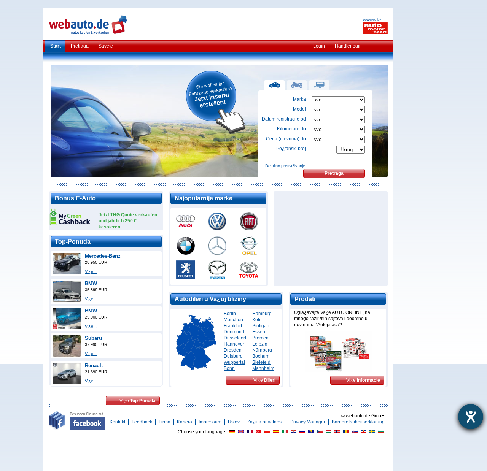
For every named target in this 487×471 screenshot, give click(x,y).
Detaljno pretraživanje (285, 165)
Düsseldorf (235, 338)
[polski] (266, 432)
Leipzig (259, 344)
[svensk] (371, 432)
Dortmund (234, 332)
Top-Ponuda (73, 241)
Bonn (229, 368)
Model (299, 109)
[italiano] (284, 432)
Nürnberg (262, 350)
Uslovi (234, 422)
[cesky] (319, 432)
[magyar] (327, 432)
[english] (240, 432)
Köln (257, 319)
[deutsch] (231, 432)
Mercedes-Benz (103, 256)
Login (319, 46)
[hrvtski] (292, 432)
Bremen (260, 338)
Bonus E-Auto (75, 198)
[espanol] (275, 432)
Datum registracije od (284, 119)
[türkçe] (257, 432)
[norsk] (336, 432)
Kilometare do (291, 129)
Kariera (184, 422)
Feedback (142, 422)
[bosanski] (310, 432)
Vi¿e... (91, 271)
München (233, 319)
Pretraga (80, 46)
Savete (106, 46)
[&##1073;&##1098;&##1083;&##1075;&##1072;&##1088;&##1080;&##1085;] (380, 432)
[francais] (249, 432)
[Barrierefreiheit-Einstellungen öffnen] (470, 416)
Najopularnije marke (203, 198)
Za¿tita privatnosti (265, 422)
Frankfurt (233, 325)
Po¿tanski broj (291, 148)
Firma (164, 422)
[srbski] (362, 432)
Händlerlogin (348, 46)
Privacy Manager (307, 422)
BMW (91, 283)
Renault (94, 365)
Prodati (304, 299)
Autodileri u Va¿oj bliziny (210, 299)
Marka (299, 99)
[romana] (345, 432)
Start (55, 46)
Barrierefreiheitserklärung (358, 422)
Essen (258, 332)
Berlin (230, 313)
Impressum (210, 422)
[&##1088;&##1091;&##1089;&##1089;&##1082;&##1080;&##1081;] (301, 432)
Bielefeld (261, 362)
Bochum (260, 356)
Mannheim (263, 368)
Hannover (234, 344)
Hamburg (262, 313)
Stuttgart (260, 325)
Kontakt (117, 422)
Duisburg (233, 356)
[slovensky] (354, 432)
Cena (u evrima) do (286, 138)
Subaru (93, 338)
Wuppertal (234, 362)
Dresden (233, 350)
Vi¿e (137, 400)
